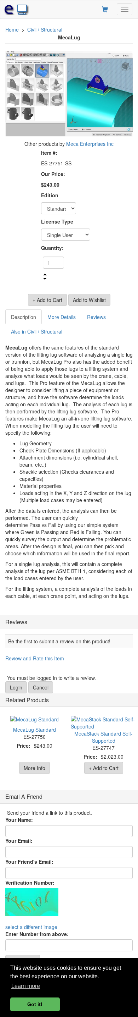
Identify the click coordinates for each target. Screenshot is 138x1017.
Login (16, 687)
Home (12, 29)
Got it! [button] (34, 1004)
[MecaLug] (69, 94)
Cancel (40, 687)
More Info (34, 767)
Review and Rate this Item (34, 658)
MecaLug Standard (34, 729)
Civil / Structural (44, 29)
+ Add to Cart (104, 767)
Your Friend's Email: (29, 861)
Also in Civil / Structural (36, 331)
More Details (61, 316)
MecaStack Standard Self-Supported (103, 737)
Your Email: (19, 840)
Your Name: (19, 819)
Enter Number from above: (37, 934)
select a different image (31, 926)
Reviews (96, 316)
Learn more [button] (25, 986)
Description (23, 316)
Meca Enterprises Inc (90, 143)
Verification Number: (29, 882)
